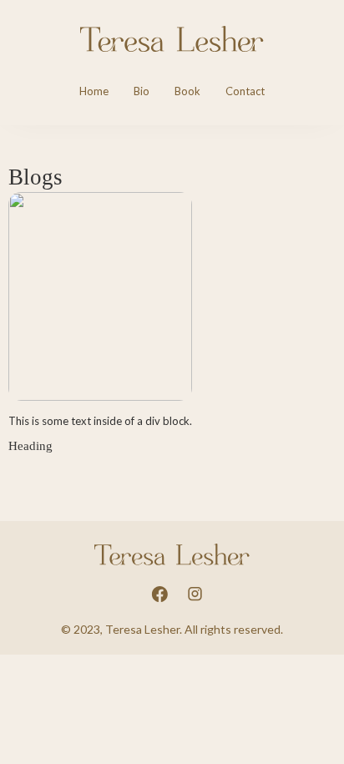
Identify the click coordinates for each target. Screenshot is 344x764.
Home (94, 91)
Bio (141, 91)
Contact (245, 91)
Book (187, 91)
